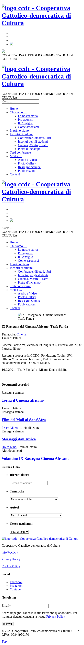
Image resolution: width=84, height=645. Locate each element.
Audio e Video (27, 159)
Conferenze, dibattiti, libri (34, 138)
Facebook (16, 582)
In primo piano (19, 130)
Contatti (15, 174)
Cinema (22, 334)
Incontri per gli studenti (33, 141)
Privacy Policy (11, 559)
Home (14, 108)
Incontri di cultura (21, 134)
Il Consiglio (25, 123)
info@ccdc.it (10, 552)
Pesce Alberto (10, 427)
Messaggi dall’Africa (19, 439)
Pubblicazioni (26, 170)
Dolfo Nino (9, 447)
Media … (16, 156)
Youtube (15, 589)
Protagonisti (25, 119)
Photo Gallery (27, 163)
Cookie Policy (11, 566)
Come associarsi (28, 127)
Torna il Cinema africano (23, 400)
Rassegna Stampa (29, 167)
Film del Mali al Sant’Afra (24, 420)
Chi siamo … (18, 112)
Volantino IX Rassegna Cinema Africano (36, 458)
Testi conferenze (20, 152)
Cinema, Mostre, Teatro (33, 145)
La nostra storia (28, 116)
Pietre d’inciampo (29, 148)
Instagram (16, 585)
